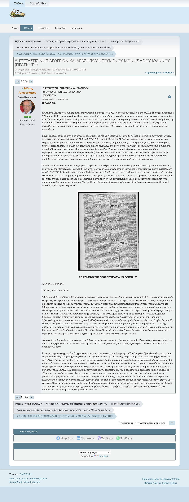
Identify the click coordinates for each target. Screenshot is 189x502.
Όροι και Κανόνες (162, 483)
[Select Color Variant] (176, 3)
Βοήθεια (148, 483)
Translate (103, 456)
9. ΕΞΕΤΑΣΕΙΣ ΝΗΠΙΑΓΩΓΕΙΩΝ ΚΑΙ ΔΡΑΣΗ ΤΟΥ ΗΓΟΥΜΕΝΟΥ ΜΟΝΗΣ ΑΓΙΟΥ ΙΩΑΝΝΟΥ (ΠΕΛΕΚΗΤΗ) (65, 92)
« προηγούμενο (153, 73)
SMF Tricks (25, 474)
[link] (65, 438)
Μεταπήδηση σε (126, 423)
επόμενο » (168, 73)
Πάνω (18, 397)
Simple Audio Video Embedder (25, 482)
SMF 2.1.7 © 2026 (18, 478)
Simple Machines (38, 478)
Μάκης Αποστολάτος (100, 48)
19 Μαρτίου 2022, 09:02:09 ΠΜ (55, 99)
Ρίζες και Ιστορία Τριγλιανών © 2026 (161, 479)
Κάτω (17, 81)
